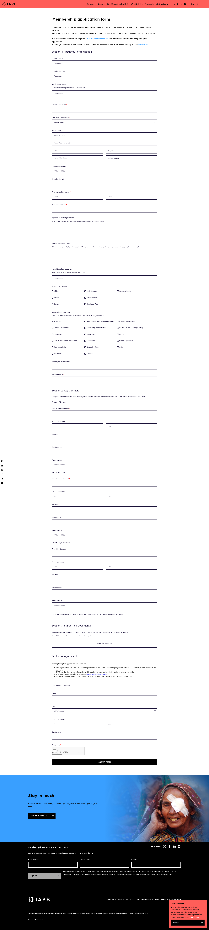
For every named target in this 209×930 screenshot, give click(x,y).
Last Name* (85, 859)
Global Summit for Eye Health (118, 4)
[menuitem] (2, 461)
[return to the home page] (9, 4)
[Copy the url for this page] (2, 461)
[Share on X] (2, 470)
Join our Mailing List (39, 815)
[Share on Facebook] (2, 474)
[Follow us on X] (164, 846)
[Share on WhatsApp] (2, 483)
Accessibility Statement (140, 899)
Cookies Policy (159, 899)
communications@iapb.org (126, 874)
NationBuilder (39, 920)
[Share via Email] (2, 465)
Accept (176, 923)
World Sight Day (137, 4)
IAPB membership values (97, 38)
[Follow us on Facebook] (169, 847)
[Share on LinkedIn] (2, 478)
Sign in (193, 4)
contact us (143, 45)
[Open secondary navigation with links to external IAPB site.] (205, 4)
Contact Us (109, 899)
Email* (134, 859)
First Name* (33, 859)
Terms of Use (122, 899)
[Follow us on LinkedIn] (174, 847)
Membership (149, 4)
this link (84, 874)
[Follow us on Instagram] (179, 847)
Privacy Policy (167, 874)
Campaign (90, 4)
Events (101, 4)
